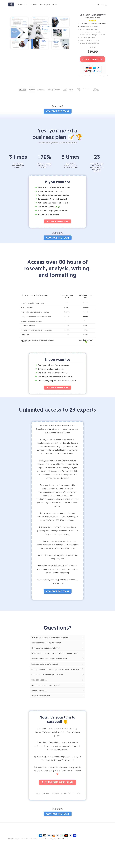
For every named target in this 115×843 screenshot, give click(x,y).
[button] (45, 4)
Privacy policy (33, 838)
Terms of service (43, 838)
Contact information (63, 838)
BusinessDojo (15, 838)
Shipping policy (53, 838)
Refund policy (24, 838)
